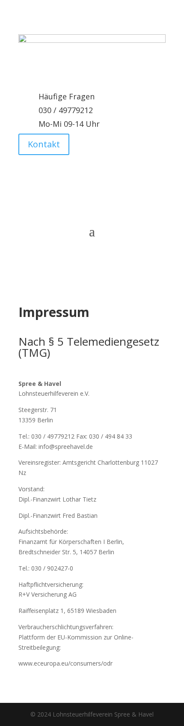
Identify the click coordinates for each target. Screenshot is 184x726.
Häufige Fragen (67, 96)
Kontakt (44, 144)
